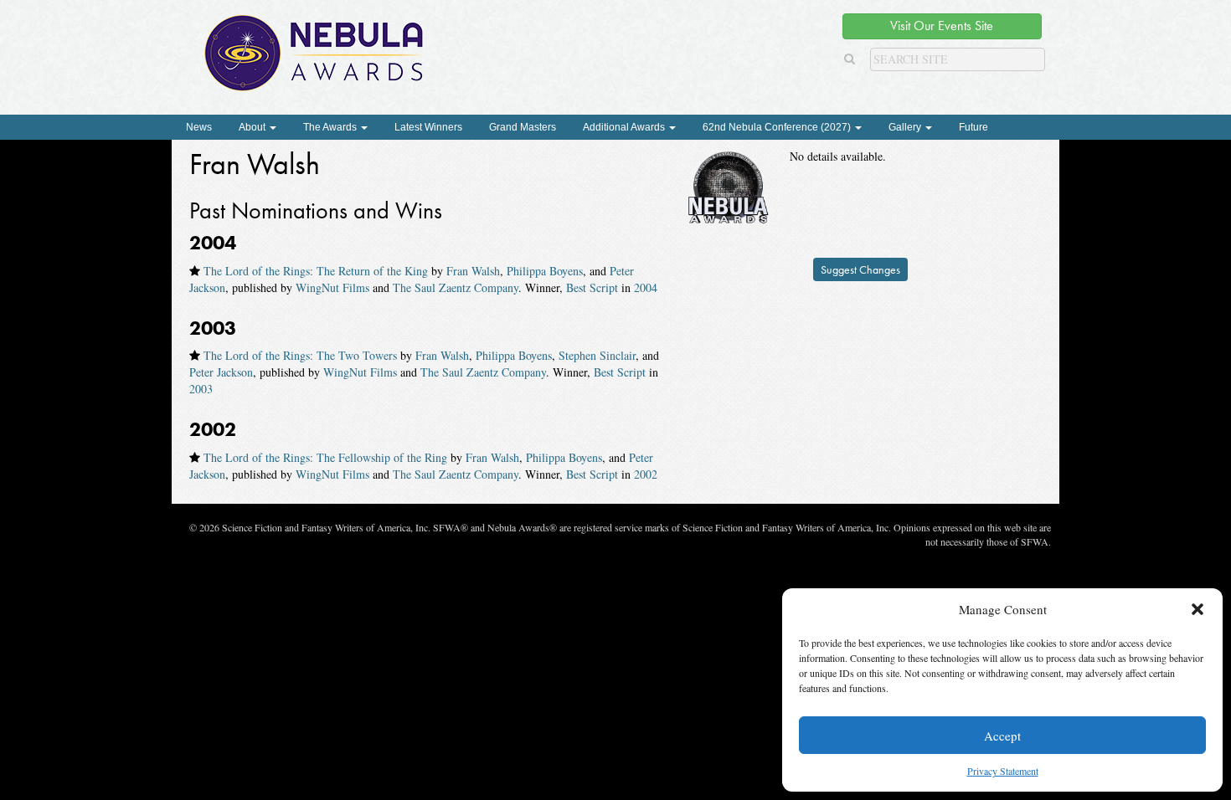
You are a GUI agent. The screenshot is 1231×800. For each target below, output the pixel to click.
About (253, 127)
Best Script (592, 287)
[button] (1197, 609)
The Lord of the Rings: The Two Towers (300, 355)
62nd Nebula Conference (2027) (778, 127)
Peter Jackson (221, 372)
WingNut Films (332, 287)
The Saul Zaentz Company (455, 287)
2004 (645, 287)
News (199, 127)
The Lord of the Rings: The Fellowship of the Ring (325, 457)
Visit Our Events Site (941, 25)
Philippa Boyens (545, 271)
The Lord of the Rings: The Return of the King (315, 271)
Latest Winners (428, 127)
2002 (645, 474)
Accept (1002, 735)
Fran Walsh (473, 271)
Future (973, 127)
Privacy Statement (1002, 770)
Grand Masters (522, 127)
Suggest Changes (860, 269)
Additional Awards (625, 127)
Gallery (906, 127)
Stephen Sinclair (597, 355)
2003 (201, 389)
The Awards (331, 127)
